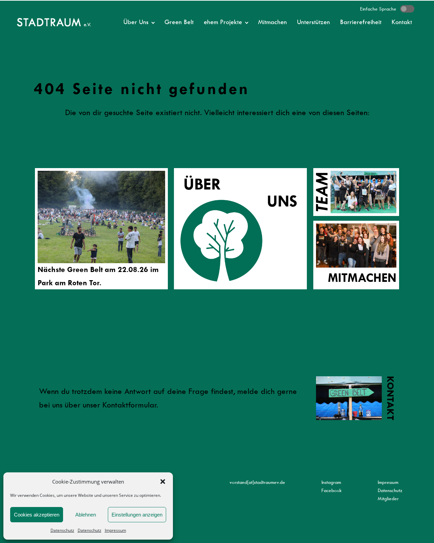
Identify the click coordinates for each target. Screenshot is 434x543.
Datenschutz (62, 530)
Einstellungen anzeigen (137, 515)
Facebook (331, 490)
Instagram (331, 482)
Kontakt (402, 22)
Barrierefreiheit (360, 22)
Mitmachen (272, 22)
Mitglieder (388, 498)
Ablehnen (85, 515)
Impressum (115, 530)
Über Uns (136, 22)
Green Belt (179, 22)
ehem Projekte (223, 22)
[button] (162, 481)
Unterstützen (313, 22)
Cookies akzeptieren (36, 515)
